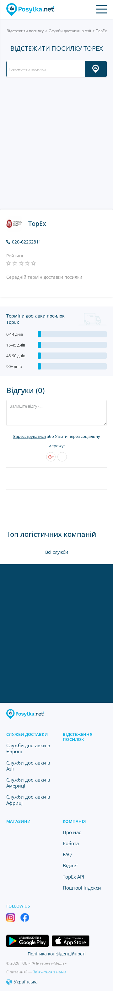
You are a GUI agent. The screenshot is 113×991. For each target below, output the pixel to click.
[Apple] (62, 456)
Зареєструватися (29, 436)
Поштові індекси (82, 888)
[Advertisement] (56, 143)
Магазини (18, 821)
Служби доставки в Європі (28, 748)
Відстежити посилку (25, 30)
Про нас (72, 832)
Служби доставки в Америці (28, 782)
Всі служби (56, 552)
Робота (71, 843)
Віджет (70, 865)
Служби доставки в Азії (70, 30)
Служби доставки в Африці (28, 799)
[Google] (51, 456)
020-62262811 (26, 242)
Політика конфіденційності (57, 953)
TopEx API (73, 877)
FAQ (67, 854)
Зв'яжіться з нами (49, 972)
